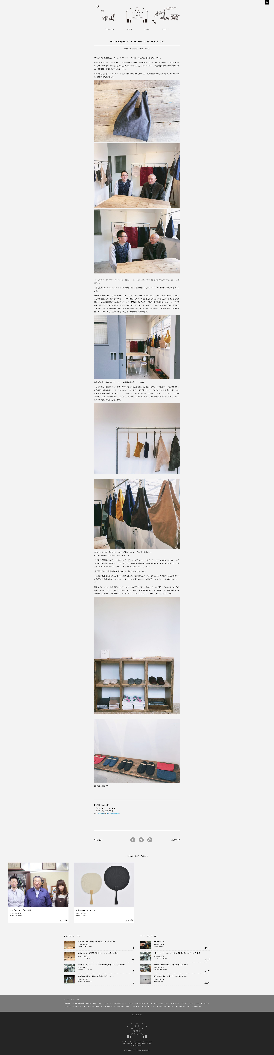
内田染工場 (99, 1006)
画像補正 (159, 1006)
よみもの (147, 48)
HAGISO (74, 1003)
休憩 (89, 1006)
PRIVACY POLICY (137, 1015)
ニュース (90, 946)
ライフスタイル (76, 1006)
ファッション (198, 1003)
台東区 (113, 1006)
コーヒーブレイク (140, 1003)
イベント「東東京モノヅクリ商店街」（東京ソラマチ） (97, 941)
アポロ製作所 (116, 1003)
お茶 (100, 1003)
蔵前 (177, 1006)
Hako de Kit (81, 1003)
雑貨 (188, 1006)
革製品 (196, 1006)
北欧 (104, 1006)
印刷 (108, 1006)
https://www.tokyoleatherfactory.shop (109, 813)
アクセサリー (107, 1003)
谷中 (184, 1006)
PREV (99, 840)
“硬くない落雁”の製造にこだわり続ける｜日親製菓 (171, 965)
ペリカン (206, 1003)
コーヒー (130, 1003)
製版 (180, 1006)
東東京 (150, 1006)
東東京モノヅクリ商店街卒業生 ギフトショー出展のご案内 (98, 953)
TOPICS (17, 915)
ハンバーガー (175, 1003)
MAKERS (146, 29)
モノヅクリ (67, 1006)
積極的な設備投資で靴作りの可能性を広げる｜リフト (96, 976)
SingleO (95, 1003)
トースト (167, 1003)
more (61, 920)
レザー (84, 1006)
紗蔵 (165, 1006)
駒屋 (200, 1006)
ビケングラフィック (186, 1003)
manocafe (88, 1003)
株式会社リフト (159, 941)
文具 (133, 1006)
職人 (173, 1006)
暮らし (138, 1006)
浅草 (154, 1006)
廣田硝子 (128, 1006)
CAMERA (67, 1003)
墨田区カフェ (120, 1006)
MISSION (129, 29)
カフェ (124, 1003)
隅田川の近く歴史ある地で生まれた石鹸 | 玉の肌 (170, 976)
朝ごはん (144, 1006)
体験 (93, 1006)
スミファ (149, 1003)
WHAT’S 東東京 (110, 29)
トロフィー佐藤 (158, 1003)
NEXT (174, 840)
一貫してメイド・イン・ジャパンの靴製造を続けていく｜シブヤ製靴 (101, 965)
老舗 (169, 1006)
